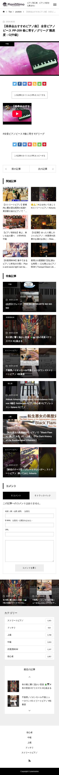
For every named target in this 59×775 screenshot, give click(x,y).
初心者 (10, 383)
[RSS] (29, 760)
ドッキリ (29, 747)
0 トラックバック (43, 495)
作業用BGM (10, 317)
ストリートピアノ (11, 350)
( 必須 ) (17, 511)
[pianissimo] (13, 4)
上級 (10, 416)
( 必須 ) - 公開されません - (18, 520)
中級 (7, 44)
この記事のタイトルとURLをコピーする (29, 95)
